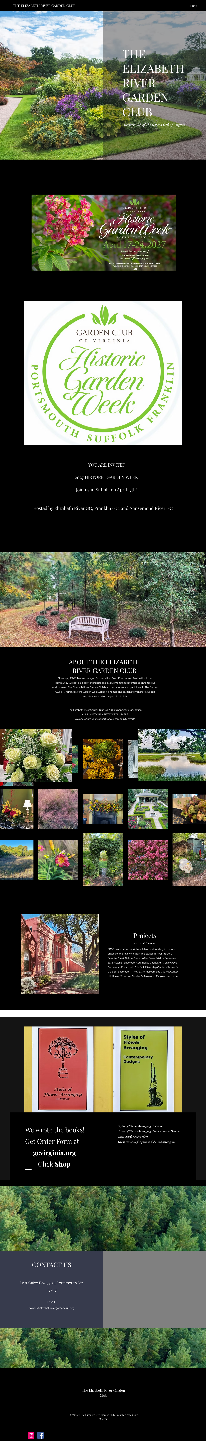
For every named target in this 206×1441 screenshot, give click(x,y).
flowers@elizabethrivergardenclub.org (51, 1308)
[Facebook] (40, 1435)
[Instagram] (31, 1435)
